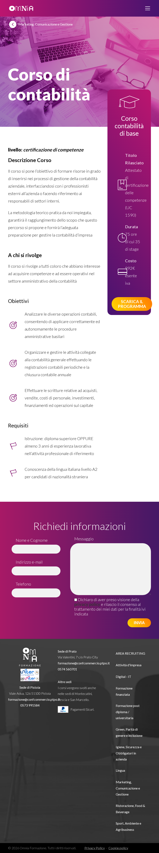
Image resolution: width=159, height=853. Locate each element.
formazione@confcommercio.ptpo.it (34, 699)
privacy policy (87, 604)
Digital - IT (123, 676)
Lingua (120, 770)
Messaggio (84, 538)
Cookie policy (118, 848)
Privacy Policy (94, 848)
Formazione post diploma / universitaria (128, 712)
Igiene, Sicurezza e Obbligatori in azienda (129, 753)
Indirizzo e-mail (29, 561)
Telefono (23, 583)
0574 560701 (67, 669)
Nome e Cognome (32, 540)
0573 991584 (30, 705)
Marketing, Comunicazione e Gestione (128, 788)
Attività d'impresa (128, 665)
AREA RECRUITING (130, 653)
